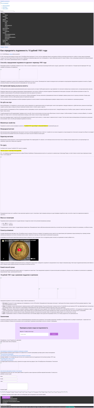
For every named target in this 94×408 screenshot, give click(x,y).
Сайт (1, 381)
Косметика (5, 40)
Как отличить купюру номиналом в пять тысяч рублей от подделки (15, 355)
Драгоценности (8, 25)
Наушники (7, 38)
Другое (4, 41)
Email (1, 378)
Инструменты (6, 28)
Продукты (5, 29)
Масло (6, 15)
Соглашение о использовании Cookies (11, 401)
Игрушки (7, 43)
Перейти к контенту (5, 1)
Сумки (6, 26)
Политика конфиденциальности (10, 399)
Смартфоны (7, 35)
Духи (6, 23)
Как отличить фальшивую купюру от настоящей (11, 371)
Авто (4, 13)
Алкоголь (7, 31)
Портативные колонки (10, 34)
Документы (7, 44)
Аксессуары (5, 20)
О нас (11, 396)
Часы (6, 22)
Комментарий (3, 389)
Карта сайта (5, 8)
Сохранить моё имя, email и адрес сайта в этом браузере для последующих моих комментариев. (24, 394)
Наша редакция (6, 5)
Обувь (6, 18)
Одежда (4, 16)
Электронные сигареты (10, 37)
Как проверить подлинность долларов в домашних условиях (14, 351)
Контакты (5, 7)
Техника (4, 32)
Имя (1, 376)
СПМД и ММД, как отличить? (6, 360)
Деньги (4, 19)
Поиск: (2, 11)
